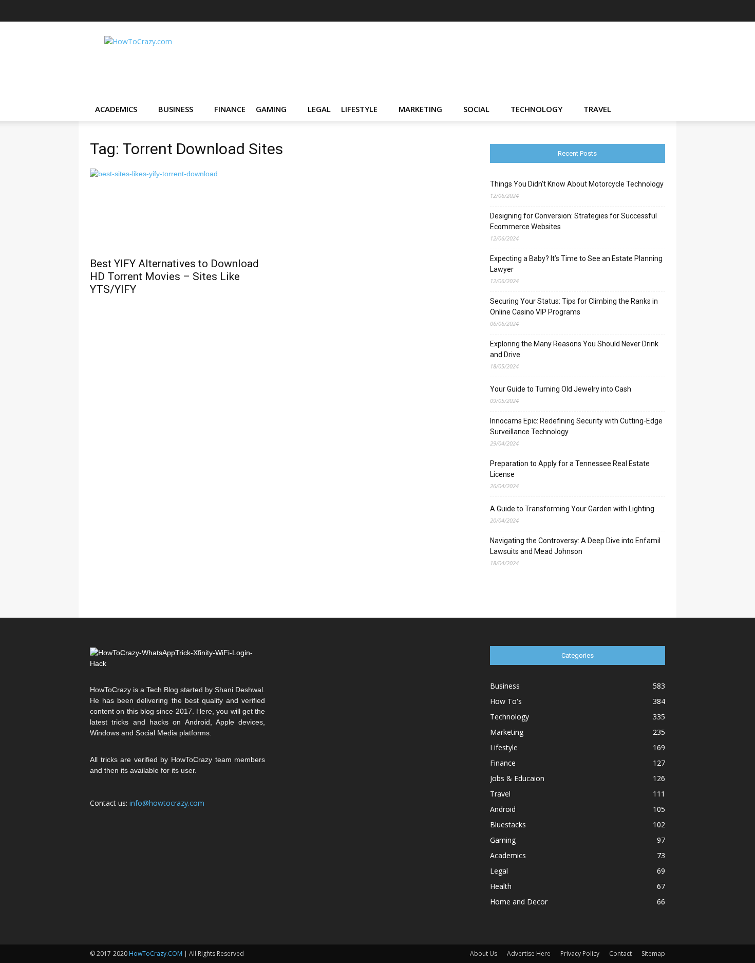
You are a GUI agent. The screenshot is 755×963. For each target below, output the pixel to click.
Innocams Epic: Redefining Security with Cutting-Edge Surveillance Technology (576, 426)
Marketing (420, 109)
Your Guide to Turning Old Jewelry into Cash (560, 389)
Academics (116, 109)
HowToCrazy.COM (155, 953)
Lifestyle (359, 109)
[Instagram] (589, 11)
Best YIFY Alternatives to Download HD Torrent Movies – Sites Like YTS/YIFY (174, 276)
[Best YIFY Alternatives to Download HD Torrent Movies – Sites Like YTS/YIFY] (177, 210)
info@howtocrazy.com (166, 803)
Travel (597, 109)
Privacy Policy (579, 953)
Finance (230, 109)
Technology (536, 109)
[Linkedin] (606, 11)
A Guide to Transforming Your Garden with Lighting (572, 509)
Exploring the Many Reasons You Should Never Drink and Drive (574, 349)
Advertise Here (529, 953)
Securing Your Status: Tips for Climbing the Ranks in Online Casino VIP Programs (574, 306)
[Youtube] (657, 11)
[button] (652, 110)
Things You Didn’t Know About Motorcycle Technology (577, 184)
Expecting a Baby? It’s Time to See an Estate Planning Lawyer (576, 263)
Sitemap (653, 953)
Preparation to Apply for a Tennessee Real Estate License (570, 468)
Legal (319, 109)
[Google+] (572, 11)
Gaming (271, 109)
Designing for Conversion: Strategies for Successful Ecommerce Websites (573, 221)
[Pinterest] (623, 11)
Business (175, 109)
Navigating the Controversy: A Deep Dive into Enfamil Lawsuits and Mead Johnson (575, 545)
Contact (620, 953)
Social (476, 109)
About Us (483, 953)
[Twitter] (640, 11)
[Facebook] (555, 11)
